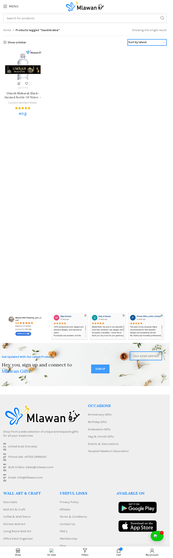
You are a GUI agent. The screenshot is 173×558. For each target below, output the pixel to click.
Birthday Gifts (97, 422)
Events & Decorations (103, 444)
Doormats (10, 502)
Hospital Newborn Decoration (108, 451)
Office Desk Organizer (18, 538)
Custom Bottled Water (22, 102)
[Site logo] (85, 6)
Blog (63, 546)
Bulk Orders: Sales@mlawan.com (30, 467)
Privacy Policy (69, 502)
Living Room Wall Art (17, 531)
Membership (68, 538)
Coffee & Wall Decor (17, 516)
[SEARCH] (162, 18)
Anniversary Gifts (100, 414)
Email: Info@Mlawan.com (25, 477)
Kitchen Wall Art (14, 524)
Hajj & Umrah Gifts (101, 436)
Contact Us (67, 524)
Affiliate (65, 509)
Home (7, 30)
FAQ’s (64, 531)
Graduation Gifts (99, 429)
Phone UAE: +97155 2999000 (27, 457)
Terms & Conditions (73, 516)
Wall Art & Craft (14, 509)
